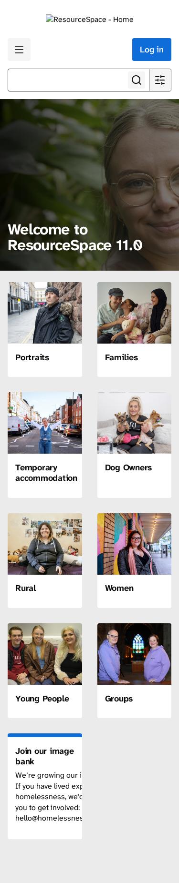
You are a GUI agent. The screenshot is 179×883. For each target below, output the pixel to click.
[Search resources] (136, 80)
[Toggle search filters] (160, 80)
